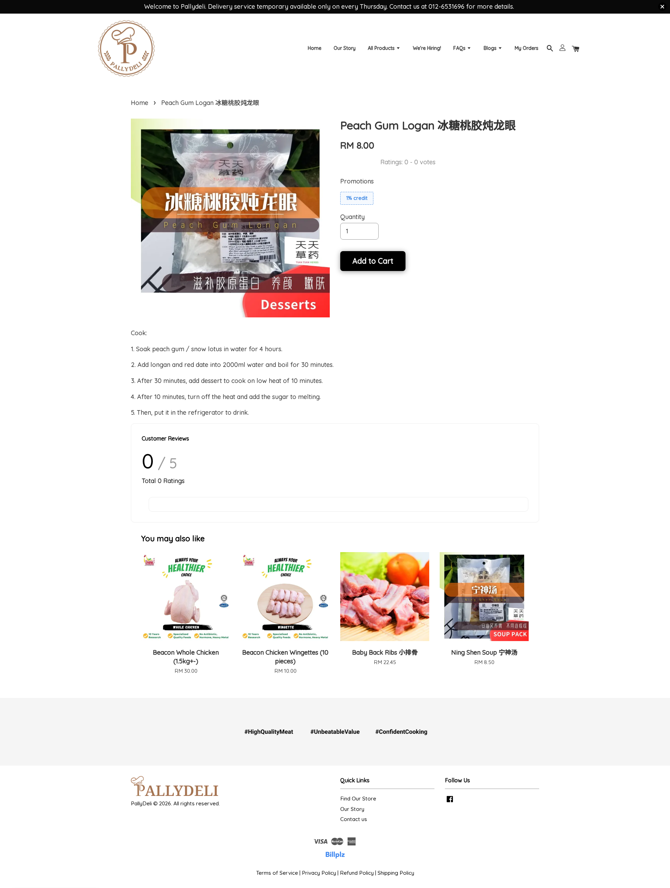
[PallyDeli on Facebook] (450, 802)
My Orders (526, 48)
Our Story (345, 48)
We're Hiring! (427, 48)
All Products (382, 48)
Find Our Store (358, 798)
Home (314, 48)
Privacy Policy (319, 873)
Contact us (353, 819)
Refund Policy (357, 873)
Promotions (357, 181)
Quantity (352, 217)
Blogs (491, 48)
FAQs (460, 48)
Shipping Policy (396, 873)
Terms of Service (277, 873)
